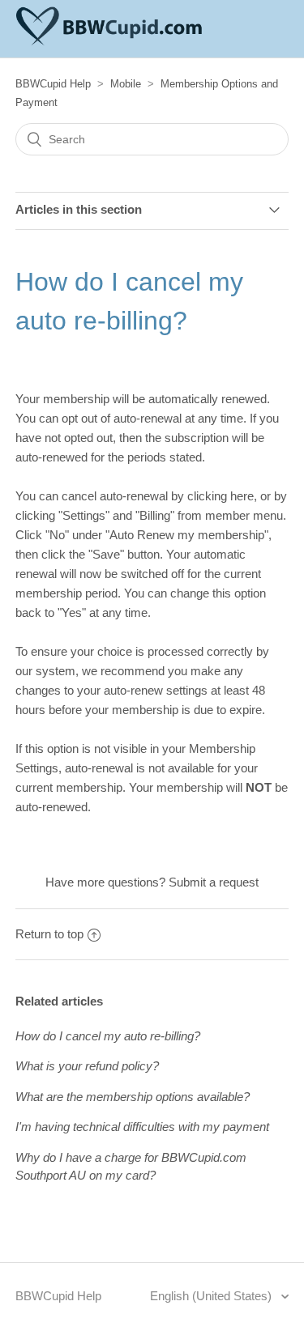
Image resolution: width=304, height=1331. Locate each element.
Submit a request (214, 882)
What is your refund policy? (87, 1066)
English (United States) (212, 1296)
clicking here (220, 496)
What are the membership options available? (132, 1096)
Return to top (49, 934)
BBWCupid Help (53, 84)
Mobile (125, 84)
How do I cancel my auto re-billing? (107, 1036)
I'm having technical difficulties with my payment (142, 1126)
